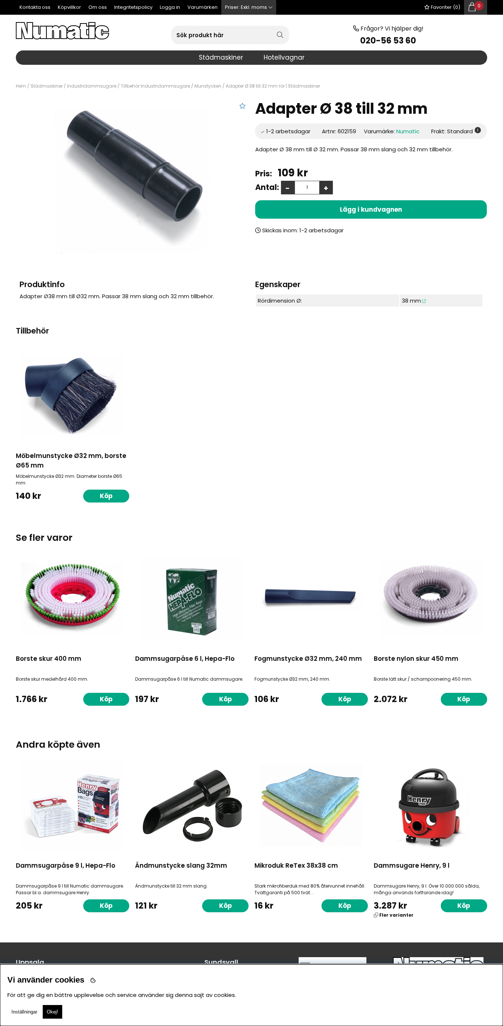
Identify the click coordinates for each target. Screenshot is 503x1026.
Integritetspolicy (133, 7)
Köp (344, 905)
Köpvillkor (69, 7)
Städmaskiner (47, 86)
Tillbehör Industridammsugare (155, 86)
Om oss (97, 7)
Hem (21, 86)
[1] (131, 181)
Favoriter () (445, 7)
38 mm (411, 300)
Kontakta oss (35, 7)
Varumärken (202, 7)
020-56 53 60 (388, 40)
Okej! (52, 1012)
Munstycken (207, 86)
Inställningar (24, 1012)
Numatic (407, 131)
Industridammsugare (91, 86)
